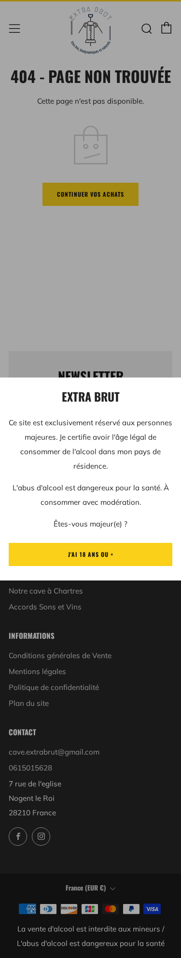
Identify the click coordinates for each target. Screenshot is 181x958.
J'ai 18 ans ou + (90, 554)
